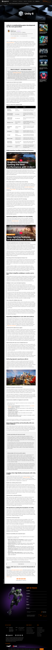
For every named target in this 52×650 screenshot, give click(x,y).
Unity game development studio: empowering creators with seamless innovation (43, 80)
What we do (15, 1)
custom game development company (17, 569)
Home (5, 3)
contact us (8, 576)
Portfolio (20, 1)
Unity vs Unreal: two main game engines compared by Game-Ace (44, 68)
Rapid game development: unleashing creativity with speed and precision (43, 33)
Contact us (37, 1)
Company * (28, 596)
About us (25, 1)
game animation (13, 189)
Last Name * (28, 593)
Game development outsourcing (30, 627)
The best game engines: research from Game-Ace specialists (43, 56)
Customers (30, 1)
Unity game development (10, 42)
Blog (7, 3)
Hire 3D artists (39, 633)
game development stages (17, 72)
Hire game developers (29, 628)
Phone (27, 601)
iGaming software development (30, 633)
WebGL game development (12, 325)
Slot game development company (30, 632)
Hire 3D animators (39, 634)
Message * (28, 608)
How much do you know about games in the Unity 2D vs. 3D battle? (43, 44)
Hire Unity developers (39, 628)
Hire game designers (39, 632)
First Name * (28, 590)
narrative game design (26, 477)
